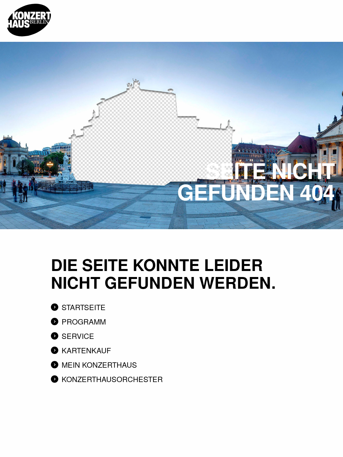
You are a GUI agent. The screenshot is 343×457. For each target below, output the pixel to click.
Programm (84, 321)
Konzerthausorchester (112, 379)
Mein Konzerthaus (99, 364)
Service (78, 336)
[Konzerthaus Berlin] (29, 2)
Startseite (84, 307)
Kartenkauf (86, 350)
